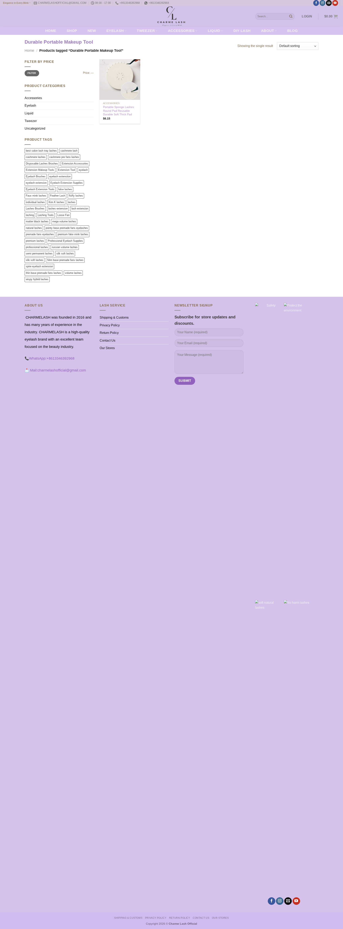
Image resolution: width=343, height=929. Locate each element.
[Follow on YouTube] (335, 3)
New (92, 31)
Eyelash (115, 31)
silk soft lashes (65, 253)
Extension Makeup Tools (40, 169)
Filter (32, 73)
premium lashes (35, 240)
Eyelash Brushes (35, 176)
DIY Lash (242, 31)
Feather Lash (57, 195)
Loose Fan (63, 215)
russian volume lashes (65, 247)
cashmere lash (69, 150)
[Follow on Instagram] (322, 3)
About (267, 31)
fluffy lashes (76, 195)
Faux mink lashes (36, 195)
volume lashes (73, 272)
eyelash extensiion (60, 176)
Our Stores (107, 348)
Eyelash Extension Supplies (66, 182)
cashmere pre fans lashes (64, 157)
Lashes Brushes (35, 208)
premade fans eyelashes (40, 234)
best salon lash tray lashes (41, 150)
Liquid (214, 31)
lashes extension (58, 208)
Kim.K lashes (56, 202)
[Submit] (290, 16)
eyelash (83, 169)
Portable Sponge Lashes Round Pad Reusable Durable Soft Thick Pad (118, 110)
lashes (71, 202)
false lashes (65, 189)
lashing (30, 215)
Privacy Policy (110, 325)
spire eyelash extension (39, 266)
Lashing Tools (46, 215)
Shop (72, 31)
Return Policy (109, 332)
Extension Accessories (75, 163)
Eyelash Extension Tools (40, 189)
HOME (50, 31)
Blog (292, 31)
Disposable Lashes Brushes (42, 163)
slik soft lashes (34, 260)
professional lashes (37, 247)
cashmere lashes (35, 157)
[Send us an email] (329, 3)
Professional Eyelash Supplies (65, 240)
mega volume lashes (64, 221)
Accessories (181, 31)
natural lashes (34, 227)
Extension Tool (66, 169)
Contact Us (107, 340)
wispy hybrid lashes (37, 279)
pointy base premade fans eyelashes (67, 227)
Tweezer (146, 31)
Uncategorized (35, 128)
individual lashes (35, 202)
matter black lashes (37, 221)
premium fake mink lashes (73, 234)
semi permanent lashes (39, 253)
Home (29, 50)
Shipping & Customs (114, 317)
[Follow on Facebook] (316, 3)
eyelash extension (36, 182)
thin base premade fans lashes (43, 272)
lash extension (79, 208)
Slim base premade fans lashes (65, 260)
